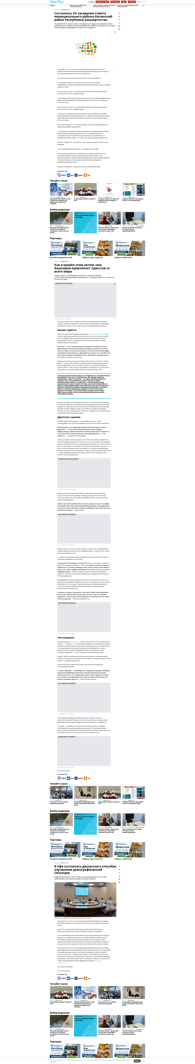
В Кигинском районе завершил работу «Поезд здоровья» (127, 6)
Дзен (123, 2)
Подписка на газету (102, 2)
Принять (137, 1061)
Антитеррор (115, 2)
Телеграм (131, 2)
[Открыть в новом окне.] (61, 175)
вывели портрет (75, 642)
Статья (52, 5)
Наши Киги (56, 1)
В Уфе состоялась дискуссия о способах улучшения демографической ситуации (78, 6)
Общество (57, 9)
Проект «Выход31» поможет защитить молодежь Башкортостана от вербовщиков (104, 6)
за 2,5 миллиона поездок (97, 334)
